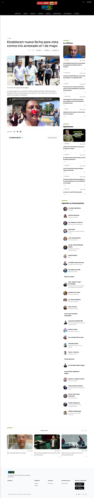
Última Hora (18, 13)
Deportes (48, 13)
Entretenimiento (57, 13)
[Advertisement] (47, 25)
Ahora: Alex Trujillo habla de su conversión (16, 452)
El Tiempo (76, 13)
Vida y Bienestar (67, 13)
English (36, 485)
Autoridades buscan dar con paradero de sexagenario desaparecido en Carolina (74, 64)
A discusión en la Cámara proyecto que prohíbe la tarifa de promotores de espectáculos (73, 101)
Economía (33, 13)
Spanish (36, 483)
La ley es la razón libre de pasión (72, 192)
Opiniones (40, 13)
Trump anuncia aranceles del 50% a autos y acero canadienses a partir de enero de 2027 (74, 88)
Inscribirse (89, 2)
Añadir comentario (52, 137)
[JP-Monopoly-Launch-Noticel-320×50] (47, 3)
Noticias (25, 13)
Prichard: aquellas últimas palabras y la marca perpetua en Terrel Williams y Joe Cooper (74, 181)
